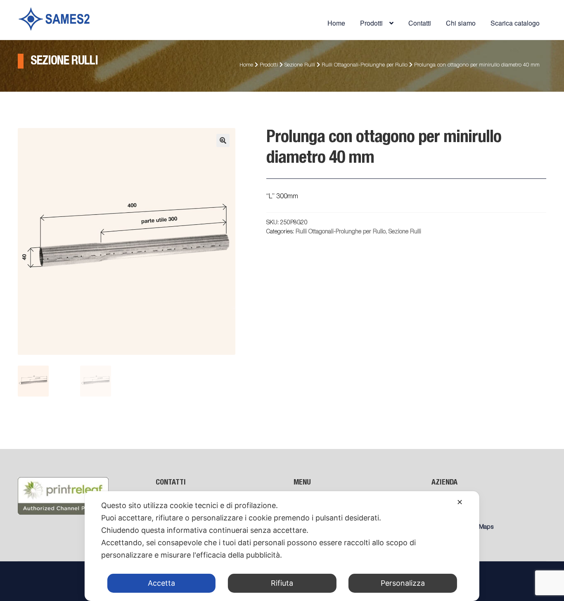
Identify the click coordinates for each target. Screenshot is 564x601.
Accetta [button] (161, 583)
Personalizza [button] (403, 583)
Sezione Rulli (299, 65)
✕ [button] (460, 502)
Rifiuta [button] (282, 583)
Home (336, 23)
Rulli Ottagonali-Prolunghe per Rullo (365, 65)
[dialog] (282, 546)
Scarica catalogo (515, 23)
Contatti (419, 23)
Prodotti (269, 65)
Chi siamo (461, 23)
